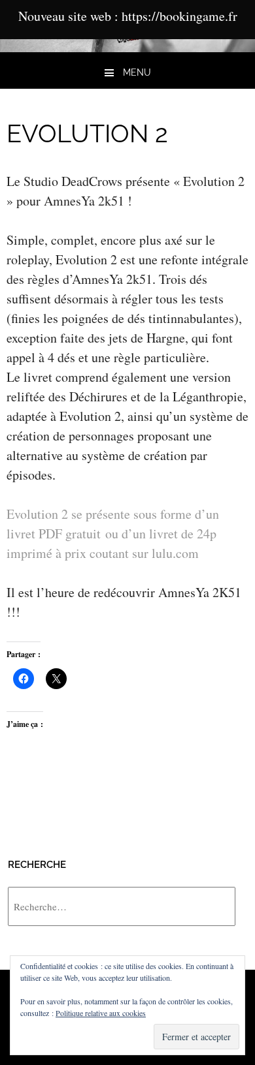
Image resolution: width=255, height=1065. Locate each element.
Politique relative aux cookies (101, 1013)
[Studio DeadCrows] (127, 47)
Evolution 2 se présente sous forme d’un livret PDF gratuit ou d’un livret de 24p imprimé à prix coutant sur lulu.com (113, 533)
